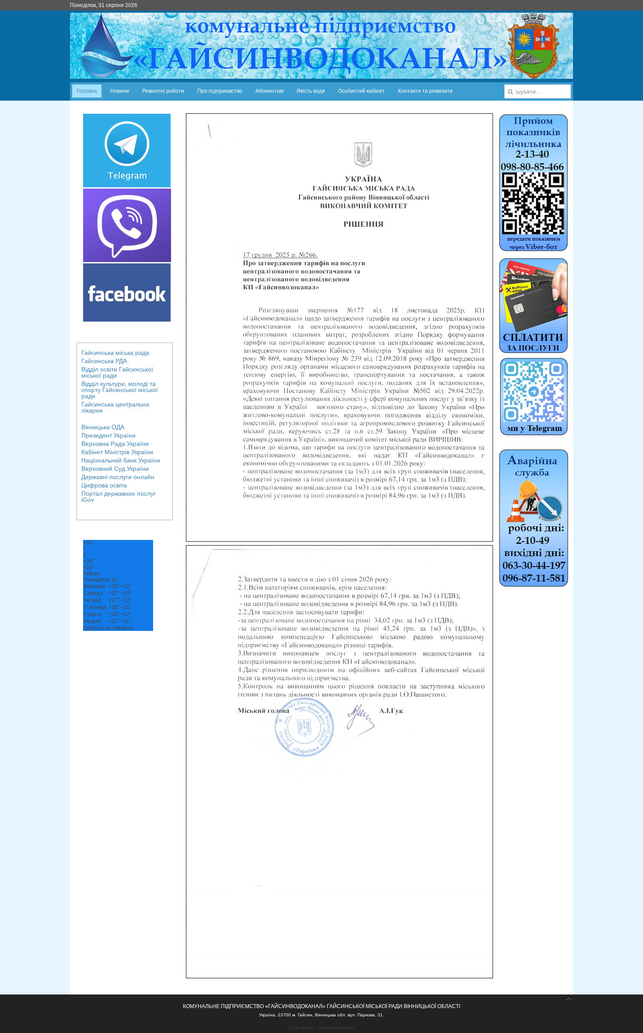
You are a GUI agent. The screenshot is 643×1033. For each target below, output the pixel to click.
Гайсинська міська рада (115, 352)
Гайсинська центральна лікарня (115, 407)
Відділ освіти (117, 372)
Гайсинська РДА (104, 360)
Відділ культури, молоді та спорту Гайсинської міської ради (119, 389)
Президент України (108, 435)
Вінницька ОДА (102, 427)
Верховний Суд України (115, 468)
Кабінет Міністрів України (117, 451)
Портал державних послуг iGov (118, 496)
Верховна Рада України (115, 443)
